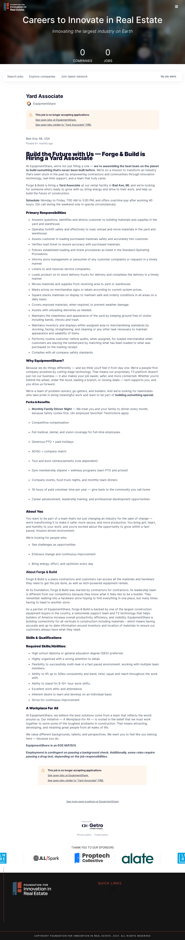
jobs (15, 76)
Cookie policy (101, 834)
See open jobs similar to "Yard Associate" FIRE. (63, 124)
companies (42, 76)
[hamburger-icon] (177, 6)
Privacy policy (84, 834)
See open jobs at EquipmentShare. (55, 119)
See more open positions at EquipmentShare (92, 801)
